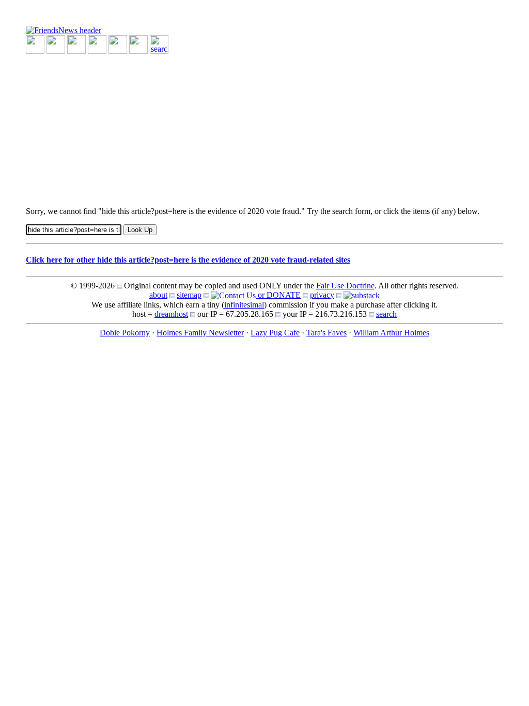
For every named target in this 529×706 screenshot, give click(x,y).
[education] (97, 43)
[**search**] (159, 43)
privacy (322, 294)
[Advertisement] (264, 126)
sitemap (189, 294)
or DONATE (278, 294)
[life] (138, 43)
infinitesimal (244, 304)
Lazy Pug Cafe (275, 332)
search (386, 314)
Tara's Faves (326, 332)
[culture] (76, 43)
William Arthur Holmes (391, 332)
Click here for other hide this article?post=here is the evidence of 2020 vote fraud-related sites (188, 259)
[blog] (55, 43)
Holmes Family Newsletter (200, 332)
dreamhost (171, 314)
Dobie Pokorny (125, 332)
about (158, 294)
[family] (117, 43)
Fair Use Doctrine (345, 285)
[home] (63, 29)
